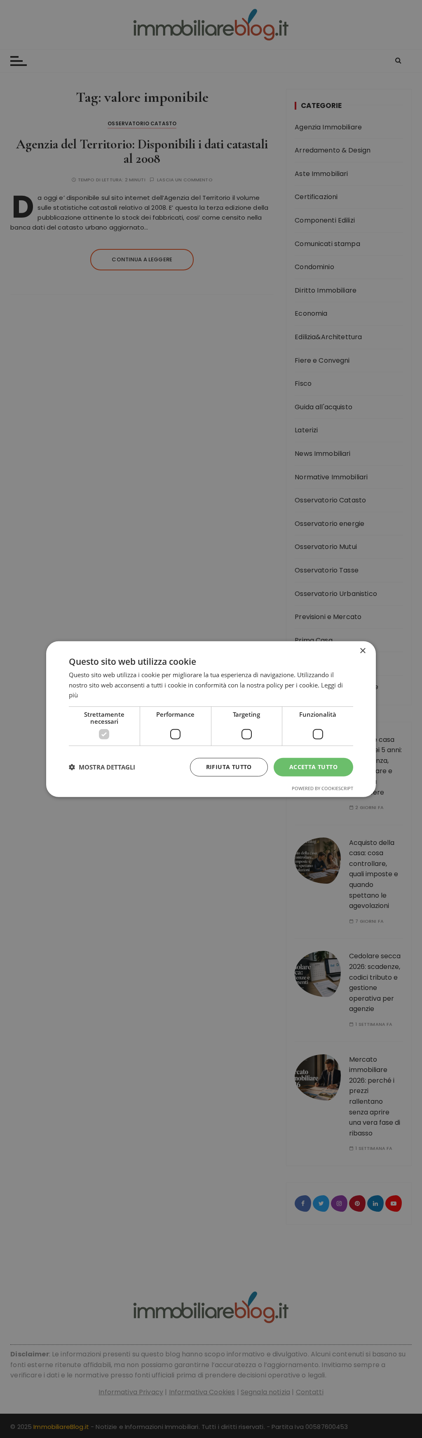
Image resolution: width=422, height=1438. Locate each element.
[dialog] (211, 719)
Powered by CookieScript (322, 788)
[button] (102, 767)
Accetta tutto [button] (313, 767)
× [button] (362, 650)
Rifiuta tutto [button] (229, 767)
